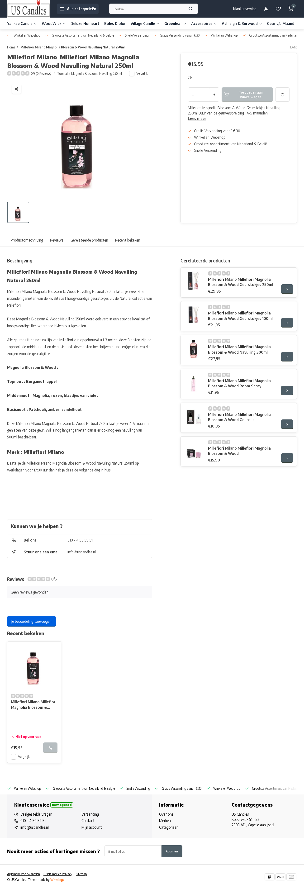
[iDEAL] (270, 876)
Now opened (62, 805)
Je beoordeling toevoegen (31, 621)
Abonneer (172, 851)
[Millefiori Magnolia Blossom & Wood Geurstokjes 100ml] (193, 314)
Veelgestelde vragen (36, 814)
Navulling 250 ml (110, 73)
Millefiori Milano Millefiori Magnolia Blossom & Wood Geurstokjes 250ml (240, 282)
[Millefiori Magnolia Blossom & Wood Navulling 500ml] (193, 348)
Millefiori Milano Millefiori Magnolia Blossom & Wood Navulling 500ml (239, 349)
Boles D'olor (115, 23)
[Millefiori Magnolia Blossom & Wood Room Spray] (193, 382)
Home (11, 47)
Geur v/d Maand (280, 23)
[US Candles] (28, 9)
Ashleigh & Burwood (240, 23)
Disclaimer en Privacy (57, 874)
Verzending (90, 814)
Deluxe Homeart (85, 23)
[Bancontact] (291, 876)
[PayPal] (280, 876)
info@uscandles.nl (81, 552)
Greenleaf (173, 23)
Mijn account (91, 827)
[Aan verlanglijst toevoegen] (54, 648)
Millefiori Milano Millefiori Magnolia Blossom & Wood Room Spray (239, 383)
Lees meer (197, 118)
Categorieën (168, 827)
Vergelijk (142, 73)
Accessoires (202, 23)
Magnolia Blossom (84, 73)
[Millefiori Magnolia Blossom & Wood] (193, 449)
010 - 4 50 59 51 (80, 540)
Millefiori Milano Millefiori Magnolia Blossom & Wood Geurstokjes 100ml (240, 316)
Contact (88, 820)
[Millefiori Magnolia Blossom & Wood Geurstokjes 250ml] (193, 280)
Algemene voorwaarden (23, 874)
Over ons (166, 814)
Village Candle (143, 23)
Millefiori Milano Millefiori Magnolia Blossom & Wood (239, 451)
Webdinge (57, 880)
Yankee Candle (20, 23)
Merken (165, 820)
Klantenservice (244, 8)
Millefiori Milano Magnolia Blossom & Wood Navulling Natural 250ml (72, 47)
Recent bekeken (127, 240)
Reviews (56, 240)
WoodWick (51, 23)
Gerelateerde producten (89, 240)
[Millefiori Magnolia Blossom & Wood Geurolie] (193, 415)
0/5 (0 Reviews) (41, 73)
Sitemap (81, 874)
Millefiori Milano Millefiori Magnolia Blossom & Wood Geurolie (239, 417)
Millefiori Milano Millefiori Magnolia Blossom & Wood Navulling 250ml (34, 705)
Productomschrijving (27, 240)
